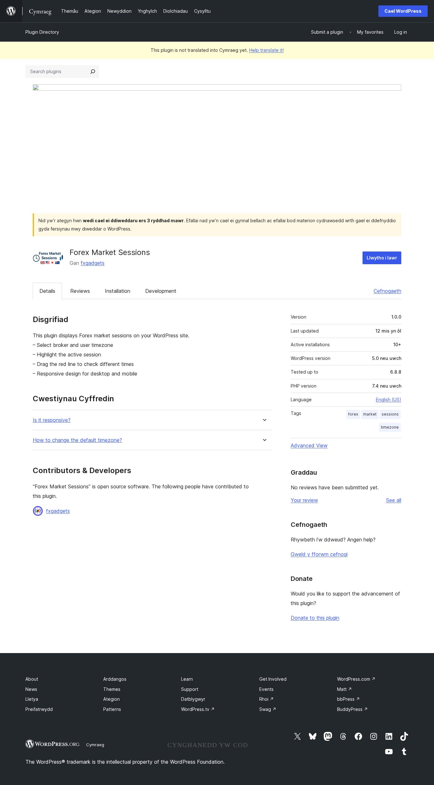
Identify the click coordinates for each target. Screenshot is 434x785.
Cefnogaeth (387, 291)
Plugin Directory (42, 32)
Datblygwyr (193, 699)
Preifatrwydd (39, 709)
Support (189, 689)
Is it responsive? (52, 420)
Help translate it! (266, 50)
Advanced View (309, 445)
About (31, 679)
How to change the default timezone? (77, 440)
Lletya (31, 699)
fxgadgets (93, 263)
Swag (267, 709)
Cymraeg (95, 744)
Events (266, 689)
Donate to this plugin (315, 618)
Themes (111, 689)
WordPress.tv (198, 709)
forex (353, 414)
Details (47, 291)
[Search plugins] (92, 71)
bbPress (348, 699)
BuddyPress (352, 709)
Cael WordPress (403, 11)
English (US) (388, 399)
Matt (344, 689)
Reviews (80, 291)
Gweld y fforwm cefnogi (319, 554)
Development (160, 291)
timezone (390, 427)
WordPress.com (356, 679)
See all (393, 500)
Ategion (111, 699)
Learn (187, 679)
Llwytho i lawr (382, 257)
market (369, 414)
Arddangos (114, 679)
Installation (117, 291)
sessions (390, 414)
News (31, 689)
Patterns (112, 709)
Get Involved (273, 679)
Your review (304, 500)
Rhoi (266, 699)
